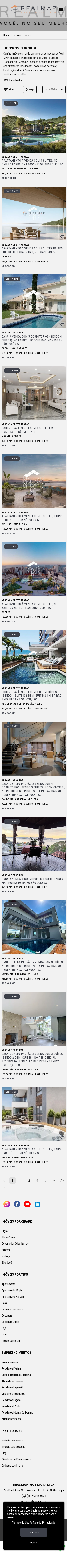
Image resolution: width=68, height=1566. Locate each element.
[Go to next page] (4, 1187)
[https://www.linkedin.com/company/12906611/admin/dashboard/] (37, 1204)
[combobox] (44, 89)
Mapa (32, 89)
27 (62, 1180)
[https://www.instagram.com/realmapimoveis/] (6, 1204)
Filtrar (12, 89)
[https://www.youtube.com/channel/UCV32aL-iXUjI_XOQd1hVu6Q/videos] (27, 1204)
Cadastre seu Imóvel (12, 1465)
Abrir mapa (58, 1490)
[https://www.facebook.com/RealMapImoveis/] (17, 1204)
